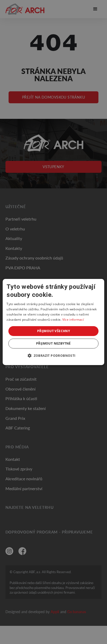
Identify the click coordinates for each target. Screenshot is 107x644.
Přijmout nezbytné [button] (53, 343)
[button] (53, 355)
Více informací (73, 319)
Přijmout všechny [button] (53, 331)
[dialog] (53, 322)
